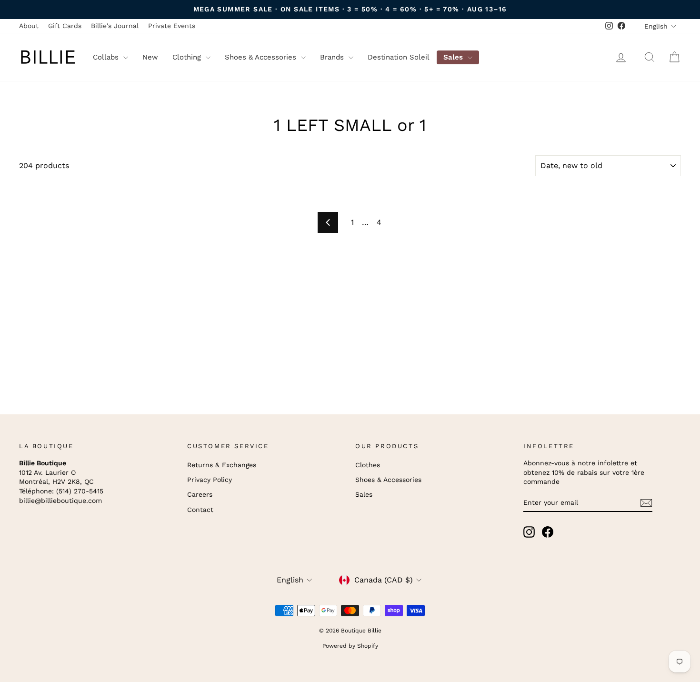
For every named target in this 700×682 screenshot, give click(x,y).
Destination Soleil (399, 57)
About (29, 26)
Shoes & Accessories (262, 57)
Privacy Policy (209, 479)
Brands (333, 57)
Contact (200, 509)
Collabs (107, 57)
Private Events (171, 26)
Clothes (367, 465)
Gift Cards (64, 26)
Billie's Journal (115, 26)
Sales (454, 57)
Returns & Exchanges (221, 465)
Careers (199, 494)
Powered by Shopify (350, 645)
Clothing (187, 57)
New (150, 57)
